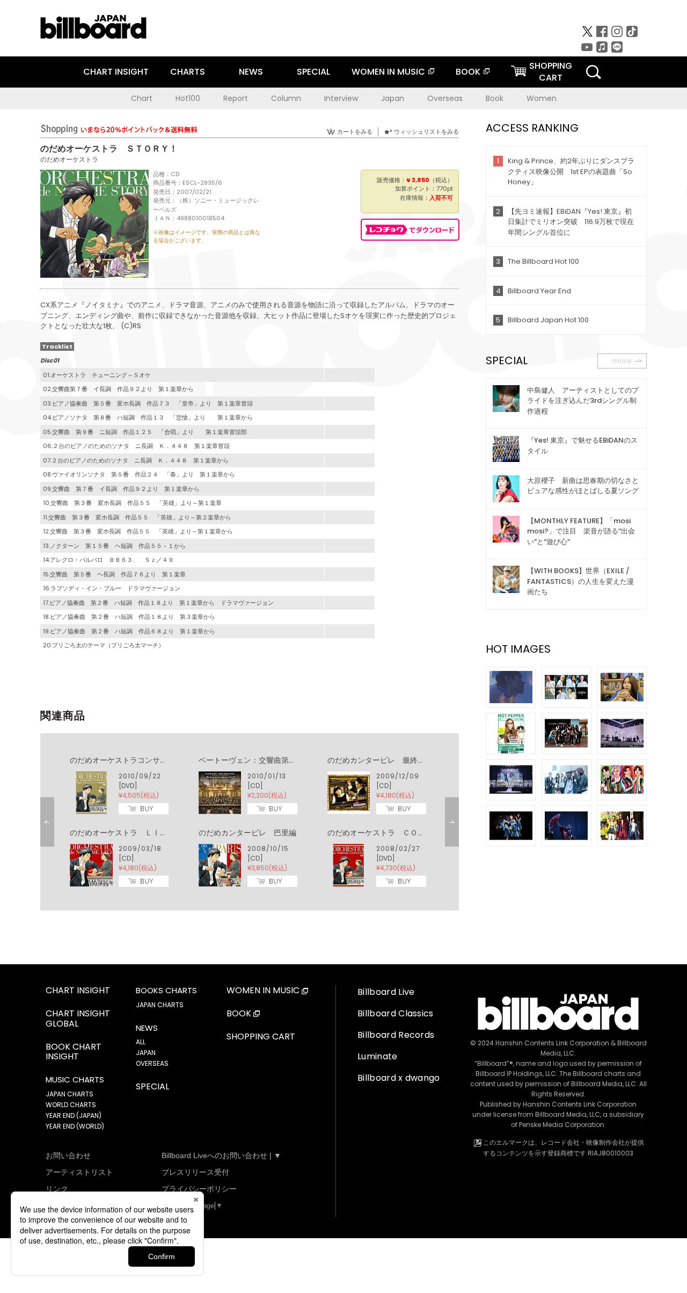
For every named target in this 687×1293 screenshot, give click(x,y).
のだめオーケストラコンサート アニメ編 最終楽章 (160, 760)
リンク (57, 1188)
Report (235, 98)
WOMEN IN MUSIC (388, 72)
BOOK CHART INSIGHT (73, 1052)
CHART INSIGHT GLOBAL (78, 1019)
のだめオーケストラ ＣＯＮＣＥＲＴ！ (395, 832)
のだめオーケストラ (69, 159)
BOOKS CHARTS (166, 990)
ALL (140, 1041)
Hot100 (188, 98)
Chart (141, 98)
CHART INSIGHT (116, 72)
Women (542, 98)
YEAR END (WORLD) (75, 1126)
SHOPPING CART (260, 1037)
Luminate (377, 1056)
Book (494, 98)
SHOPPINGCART (550, 72)
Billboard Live (385, 992)
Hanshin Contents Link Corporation (552, 1043)
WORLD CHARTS (71, 1104)
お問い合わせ (68, 1155)
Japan (392, 98)
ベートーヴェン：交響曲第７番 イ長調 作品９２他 (289, 760)
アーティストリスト (79, 1172)
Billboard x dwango (398, 1078)
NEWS (251, 72)
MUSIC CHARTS (75, 1080)
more (622, 361)
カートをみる (354, 131)
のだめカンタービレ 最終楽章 (380, 760)
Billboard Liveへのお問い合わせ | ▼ (221, 1155)
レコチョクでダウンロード (410, 230)
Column (286, 98)
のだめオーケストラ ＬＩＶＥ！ (126, 832)
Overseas (445, 98)
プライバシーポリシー (199, 1188)
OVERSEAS (152, 1063)
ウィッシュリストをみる (426, 131)
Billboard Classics (395, 1013)
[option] (249, 821)
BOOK (468, 72)
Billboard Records (395, 1035)
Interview (341, 98)
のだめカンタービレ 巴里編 (247, 832)
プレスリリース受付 (195, 1172)
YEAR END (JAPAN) (73, 1115)
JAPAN (146, 1052)
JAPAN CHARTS (69, 1094)
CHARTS (187, 72)
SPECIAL (313, 72)
